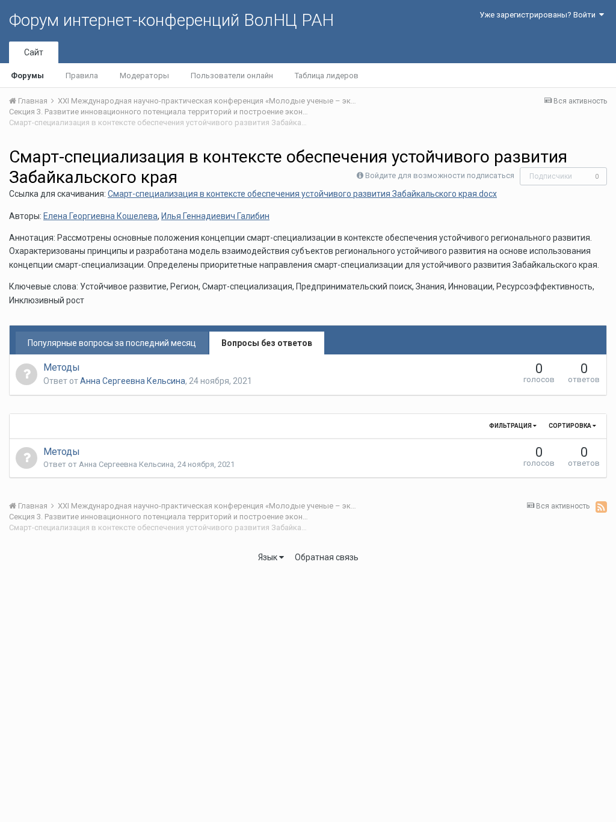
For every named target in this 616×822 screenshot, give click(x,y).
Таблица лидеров (327, 75)
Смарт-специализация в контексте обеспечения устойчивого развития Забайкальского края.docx (302, 194)
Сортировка (571, 425)
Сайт (33, 52)
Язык (268, 557)
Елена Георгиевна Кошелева (100, 216)
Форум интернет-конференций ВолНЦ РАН (171, 20)
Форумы (27, 75)
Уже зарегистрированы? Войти (539, 14)
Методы (61, 367)
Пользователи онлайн (232, 75)
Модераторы (144, 75)
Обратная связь (327, 557)
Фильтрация (511, 425)
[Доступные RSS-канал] (601, 506)
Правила (82, 75)
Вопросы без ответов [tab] (266, 343)
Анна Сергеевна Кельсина (132, 381)
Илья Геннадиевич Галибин (215, 216)
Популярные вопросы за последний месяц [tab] (112, 343)
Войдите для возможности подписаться (439, 175)
